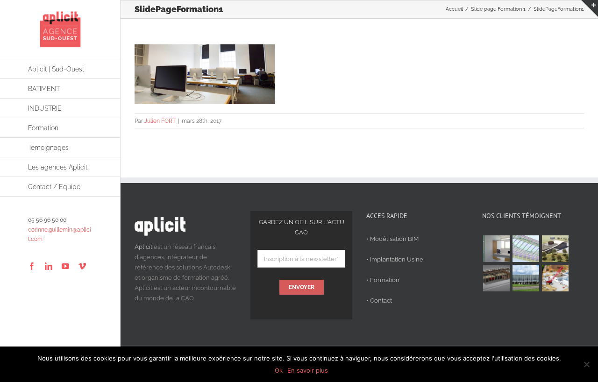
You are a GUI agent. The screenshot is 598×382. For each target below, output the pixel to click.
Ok (279, 370)
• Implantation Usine (394, 259)
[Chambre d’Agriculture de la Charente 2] (555, 248)
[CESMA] (526, 248)
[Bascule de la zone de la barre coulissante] (589, 8)
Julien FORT (160, 121)
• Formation (382, 279)
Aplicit (143, 246)
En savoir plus (307, 370)
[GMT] (526, 278)
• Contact (379, 300)
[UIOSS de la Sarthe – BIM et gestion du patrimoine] (496, 248)
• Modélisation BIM (392, 238)
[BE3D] (496, 278)
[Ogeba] (555, 278)
